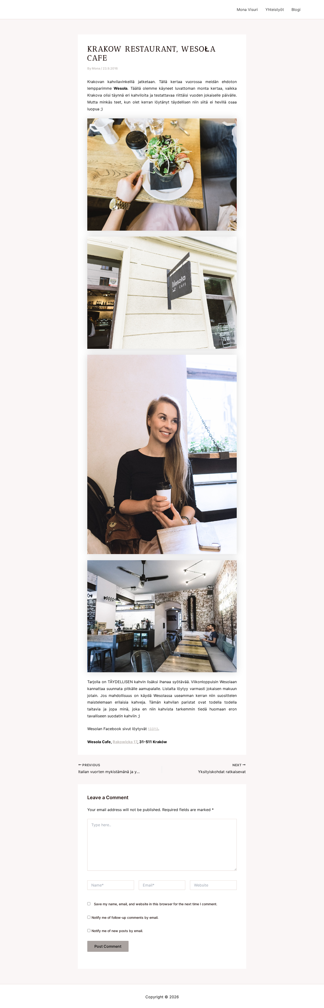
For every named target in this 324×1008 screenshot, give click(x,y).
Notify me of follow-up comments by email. (125, 917)
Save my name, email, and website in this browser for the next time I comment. (155, 904)
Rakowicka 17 (125, 741)
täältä (153, 728)
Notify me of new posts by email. (117, 931)
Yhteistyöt (274, 9)
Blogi (296, 9)
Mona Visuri (247, 9)
